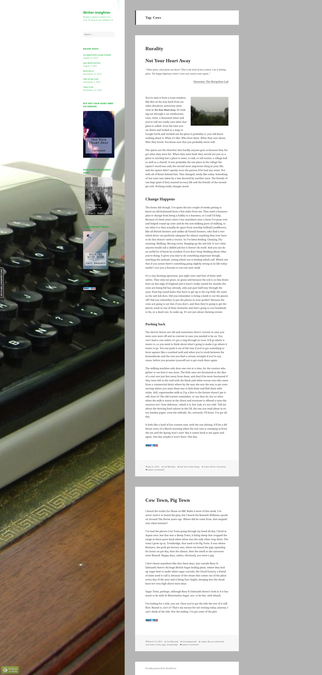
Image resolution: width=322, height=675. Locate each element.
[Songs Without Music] (95, 250)
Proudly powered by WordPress (160, 668)
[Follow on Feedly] (10, 669)
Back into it (88, 71)
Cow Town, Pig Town (167, 500)
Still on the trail (90, 79)
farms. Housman (218, 466)
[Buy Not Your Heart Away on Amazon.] (98, 134)
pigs (164, 644)
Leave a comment (156, 469)
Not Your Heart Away (189, 466)
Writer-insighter (96, 12)
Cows (206, 466)
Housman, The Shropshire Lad (211, 81)
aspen (204, 641)
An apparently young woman (97, 54)
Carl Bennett (169, 466)
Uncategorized (190, 641)
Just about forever (92, 63)
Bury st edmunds (216, 641)
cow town (150, 644)
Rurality (154, 48)
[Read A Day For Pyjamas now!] (98, 196)
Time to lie (88, 87)
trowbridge (172, 644)
